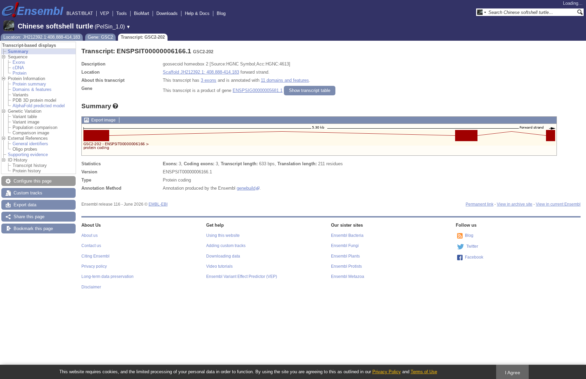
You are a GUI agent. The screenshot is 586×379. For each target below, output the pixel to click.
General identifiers (30, 143)
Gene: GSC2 (100, 37)
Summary (18, 51)
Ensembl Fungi (345, 246)
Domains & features (32, 89)
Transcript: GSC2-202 (143, 37)
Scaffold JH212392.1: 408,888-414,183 (201, 72)
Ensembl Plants (345, 256)
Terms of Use (424, 371)
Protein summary (29, 84)
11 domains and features (285, 80)
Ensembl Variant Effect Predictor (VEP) (241, 276)
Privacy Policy (386, 371)
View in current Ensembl (558, 204)
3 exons (208, 80)
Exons (19, 62)
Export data (25, 204)
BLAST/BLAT (79, 13)
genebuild (246, 188)
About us (89, 235)
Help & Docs (197, 13)
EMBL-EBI (158, 204)
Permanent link (479, 204)
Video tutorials (219, 266)
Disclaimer (91, 287)
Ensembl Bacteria (347, 235)
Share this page (29, 216)
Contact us (91, 246)
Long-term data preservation (107, 276)
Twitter (472, 246)
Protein (19, 73)
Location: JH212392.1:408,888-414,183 (41, 37)
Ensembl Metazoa (347, 276)
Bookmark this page (33, 228)
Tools (121, 13)
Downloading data (223, 256)
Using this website (223, 235)
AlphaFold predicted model (39, 105)
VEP (104, 13)
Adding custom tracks (226, 246)
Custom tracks (28, 192)
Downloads (167, 13)
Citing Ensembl (95, 256)
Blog (221, 13)
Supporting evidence (28, 154)
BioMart (141, 13)
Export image (103, 120)
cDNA (18, 67)
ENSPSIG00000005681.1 (257, 90)
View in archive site (514, 204)
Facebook (474, 257)
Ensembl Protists (346, 266)
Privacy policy (94, 266)
